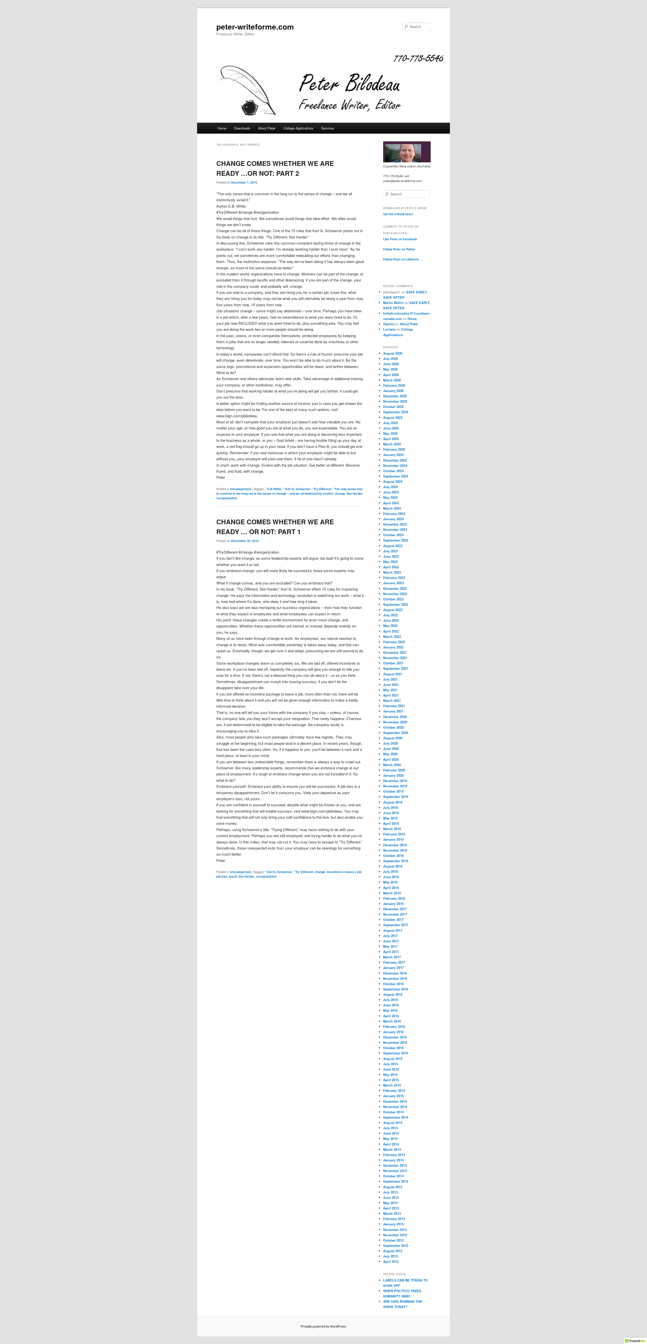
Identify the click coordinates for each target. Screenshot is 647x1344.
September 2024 (395, 476)
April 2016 (391, 1015)
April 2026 (391, 374)
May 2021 (390, 689)
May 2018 (390, 882)
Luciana (389, 329)
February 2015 (394, 1090)
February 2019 (394, 834)
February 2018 (394, 898)
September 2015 (395, 1053)
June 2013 (391, 1197)
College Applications (298, 128)
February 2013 (394, 1218)
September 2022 (395, 604)
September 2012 (395, 1245)
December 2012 (395, 1229)
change (340, 493)
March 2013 (392, 1213)
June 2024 (391, 492)
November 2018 (395, 850)
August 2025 (392, 417)
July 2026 (390, 358)
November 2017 (395, 914)
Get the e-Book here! (398, 214)
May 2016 (390, 1010)
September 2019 (395, 796)
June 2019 (391, 812)
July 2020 (390, 743)
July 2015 (390, 1063)
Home (222, 128)
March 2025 (392, 444)
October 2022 (393, 599)
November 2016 (395, 978)
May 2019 (390, 818)
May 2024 (390, 497)
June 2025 (391, 428)
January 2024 (393, 518)
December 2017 (395, 908)
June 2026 (391, 363)
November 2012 (395, 1234)
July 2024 (390, 486)
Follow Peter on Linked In (401, 259)
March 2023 (392, 572)
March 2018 (392, 893)
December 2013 (395, 1165)
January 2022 (393, 647)
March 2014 (392, 1149)
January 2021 (393, 711)
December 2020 (395, 716)
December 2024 (395, 460)
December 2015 (395, 1037)
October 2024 (393, 470)
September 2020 (395, 732)
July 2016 (390, 999)
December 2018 (395, 844)
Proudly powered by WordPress (323, 1326)
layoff (233, 876)
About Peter (266, 128)
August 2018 (392, 866)
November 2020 (395, 722)
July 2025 (390, 422)
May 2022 (390, 625)
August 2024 (392, 481)
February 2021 (394, 705)
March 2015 (392, 1085)
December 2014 (395, 1101)
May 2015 (390, 1074)
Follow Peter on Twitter (399, 249)
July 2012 (390, 1256)
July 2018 (390, 871)
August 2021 (392, 673)
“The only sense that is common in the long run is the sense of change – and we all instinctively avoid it (289, 491)
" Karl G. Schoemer (297, 489)
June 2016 (391, 1005)
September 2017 (395, 924)
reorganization (226, 498)
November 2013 (395, 1170)
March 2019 (392, 828)
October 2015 (393, 1047)
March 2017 (392, 957)
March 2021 (392, 700)
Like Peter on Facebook (400, 239)
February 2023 (394, 577)
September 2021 (395, 668)
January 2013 (393, 1224)
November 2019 (395, 786)
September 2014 (395, 1117)
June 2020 (391, 748)
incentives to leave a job (344, 872)
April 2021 (391, 695)
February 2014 (394, 1154)
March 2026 (392, 380)
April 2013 (391, 1208)
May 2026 (390, 369)
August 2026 (392, 353)
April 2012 (391, 1261)
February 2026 (394, 385)
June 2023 (391, 556)
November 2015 (395, 1042)
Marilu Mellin (393, 302)
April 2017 (391, 951)
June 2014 (391, 1133)
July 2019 (390, 807)
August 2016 (392, 994)
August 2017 (392, 930)
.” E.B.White (272, 489)
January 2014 (393, 1160)
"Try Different (322, 489)
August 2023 (392, 545)
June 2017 (391, 941)
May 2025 (390, 433)
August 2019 (392, 802)
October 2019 (393, 791)
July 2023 (390, 551)
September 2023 (395, 540)
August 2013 (392, 1186)
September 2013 (395, 1181)
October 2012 (393, 1240)
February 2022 (394, 641)
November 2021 (395, 657)
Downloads (242, 128)
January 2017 (393, 967)
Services (327, 128)
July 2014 (390, 1127)
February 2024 (394, 513)
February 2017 (394, 962)
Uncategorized (240, 489)
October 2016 (393, 983)
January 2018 (393, 903)
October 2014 (393, 1112)
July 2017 (390, 935)
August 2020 (392, 737)
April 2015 (391, 1079)
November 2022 (395, 593)
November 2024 (395, 465)
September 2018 (395, 860)
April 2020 (391, 759)
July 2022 (390, 615)
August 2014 (392, 1122)
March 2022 (392, 636)
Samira (388, 323)
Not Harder (355, 493)
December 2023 (395, 524)
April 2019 (391, 823)
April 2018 (391, 887)
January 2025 (393, 454)
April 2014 (391, 1144)
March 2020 (392, 764)
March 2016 (392, 1021)
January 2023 (393, 582)
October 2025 (393, 406)
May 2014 (390, 1138)
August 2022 (392, 609)
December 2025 (395, 396)
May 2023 (390, 561)
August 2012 (392, 1250)
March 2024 (392, 508)
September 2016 (395, 989)
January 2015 (393, 1095)
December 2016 (395, 973)
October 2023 (393, 534)
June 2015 (391, 1069)
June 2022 (391, 620)
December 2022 (395, 588)
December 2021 (395, 652)
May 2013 (390, 1202)
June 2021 (391, 684)
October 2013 (393, 1176)
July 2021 (390, 679)
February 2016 (394, 1026)
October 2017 (393, 919)
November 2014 (395, 1106)
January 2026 (393, 390)
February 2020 (394, 770)
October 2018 (393, 855)
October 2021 (393, 663)
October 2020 (393, 727)
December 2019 (395, 780)
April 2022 (391, 631)
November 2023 (395, 529)
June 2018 (391, 876)
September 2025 (395, 411)
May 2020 (390, 753)
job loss (221, 876)
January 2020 (393, 775)
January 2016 (393, 1031)
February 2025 (394, 449)
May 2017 (390, 946)
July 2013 (390, 1192)
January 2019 (393, 839)
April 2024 (391, 503)
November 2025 (395, 401)
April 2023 (391, 567)
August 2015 (392, 1058)
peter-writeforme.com (255, 26)
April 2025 (391, 438)
